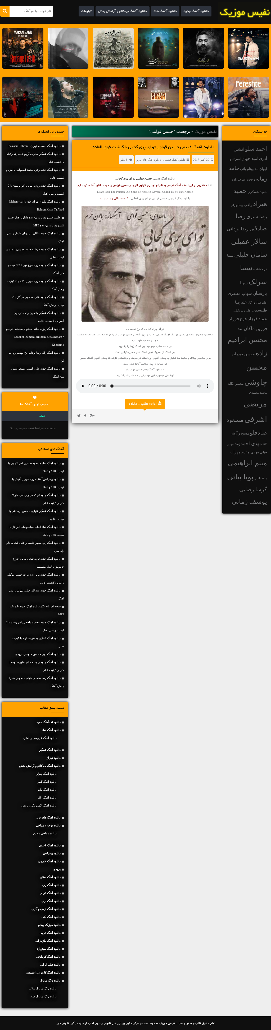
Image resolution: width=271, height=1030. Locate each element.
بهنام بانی (247, 169)
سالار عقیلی (249, 242)
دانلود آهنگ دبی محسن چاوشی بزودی (38, 654)
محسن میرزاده (243, 354)
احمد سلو (256, 149)
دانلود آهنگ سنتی (50, 877)
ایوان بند (261, 169)
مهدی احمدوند (248, 443)
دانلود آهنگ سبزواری (48, 948)
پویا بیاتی (240, 477)
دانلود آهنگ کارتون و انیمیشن (43, 972)
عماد (262, 318)
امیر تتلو (235, 159)
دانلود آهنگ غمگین (50, 749)
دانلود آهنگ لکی (51, 916)
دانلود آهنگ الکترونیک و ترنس (39, 805)
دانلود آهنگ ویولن (46, 773)
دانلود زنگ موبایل (50, 980)
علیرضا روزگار (257, 302)
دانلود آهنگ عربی (50, 932)
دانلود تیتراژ (54, 757)
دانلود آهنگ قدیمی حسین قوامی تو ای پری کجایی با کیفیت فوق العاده (153, 147)
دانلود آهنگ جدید (196, 11)
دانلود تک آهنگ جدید (48, 722)
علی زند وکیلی (242, 310)
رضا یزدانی (238, 228)
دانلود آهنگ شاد (165, 11)
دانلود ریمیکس (52, 853)
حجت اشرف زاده (242, 179)
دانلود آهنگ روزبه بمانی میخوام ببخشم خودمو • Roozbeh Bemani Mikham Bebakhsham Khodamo (35, 336)
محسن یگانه (235, 383)
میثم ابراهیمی (247, 463)
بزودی (57, 869)
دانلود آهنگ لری (51, 900)
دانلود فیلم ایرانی (50, 964)
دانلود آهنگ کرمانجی (48, 956)
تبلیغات (86, 11)
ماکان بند (246, 328)
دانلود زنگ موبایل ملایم (43, 988)
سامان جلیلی (250, 254)
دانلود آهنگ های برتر (148, 159)
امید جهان (249, 158)
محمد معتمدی (258, 393)
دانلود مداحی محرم (45, 833)
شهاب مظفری (240, 293)
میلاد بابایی (260, 478)
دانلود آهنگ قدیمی (174, 159)
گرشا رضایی (253, 489)
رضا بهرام (237, 205)
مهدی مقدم (250, 452)
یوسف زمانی (249, 501)
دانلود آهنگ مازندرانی (48, 940)
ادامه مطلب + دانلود (143, 404)
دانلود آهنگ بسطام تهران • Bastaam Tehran (34, 145)
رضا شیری (256, 216)
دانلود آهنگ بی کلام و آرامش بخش (122, 11)
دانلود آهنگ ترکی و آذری (46, 908)
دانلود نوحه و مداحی (48, 825)
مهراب (235, 452)
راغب (248, 205)
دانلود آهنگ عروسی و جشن (40, 737)
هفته (42, 416)
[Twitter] (79, 416)
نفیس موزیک (206, 131)
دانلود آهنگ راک (47, 797)
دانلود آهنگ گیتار (47, 781)
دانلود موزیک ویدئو (49, 924)
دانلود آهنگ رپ (51, 885)
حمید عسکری (257, 192)
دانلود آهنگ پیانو (47, 789)
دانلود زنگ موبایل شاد (43, 996)
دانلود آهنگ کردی (50, 893)
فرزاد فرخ (249, 319)
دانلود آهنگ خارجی (49, 861)
